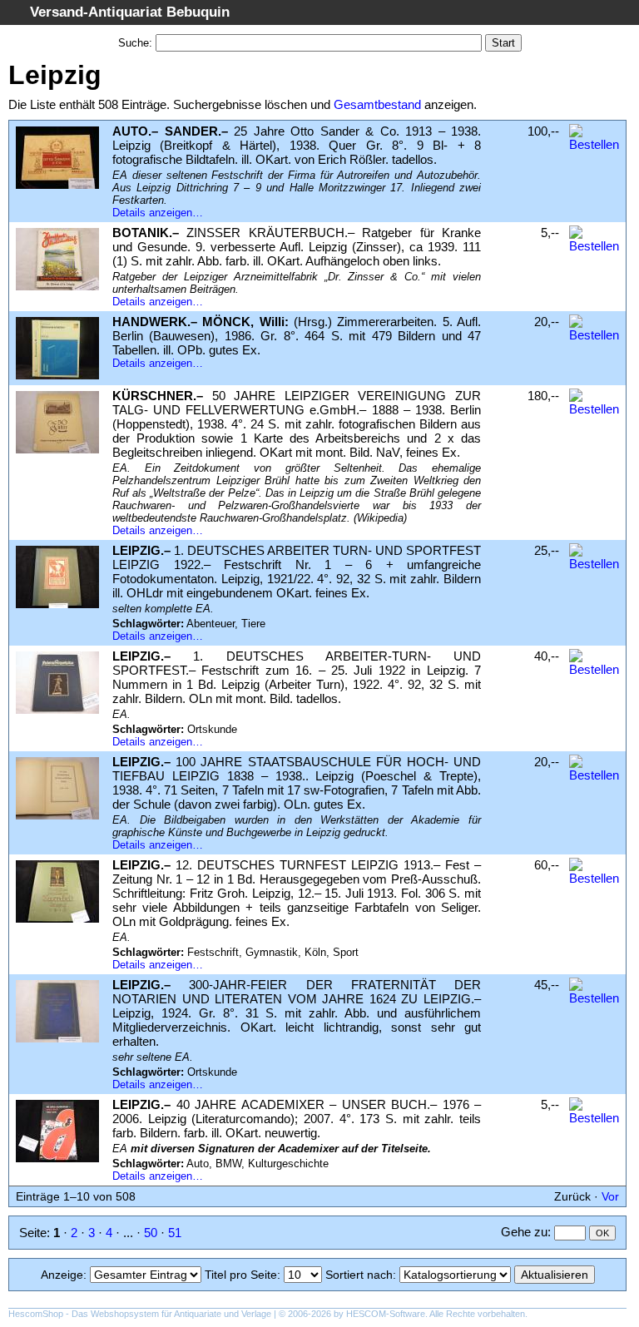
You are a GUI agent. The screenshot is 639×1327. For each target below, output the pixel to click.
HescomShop (35, 1314)
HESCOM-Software (385, 1314)
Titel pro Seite (241, 1274)
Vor (610, 1196)
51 (174, 1232)
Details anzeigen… (157, 212)
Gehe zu (524, 1232)
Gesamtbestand (377, 104)
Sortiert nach (359, 1274)
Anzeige (62, 1274)
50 (150, 1232)
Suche (133, 43)
